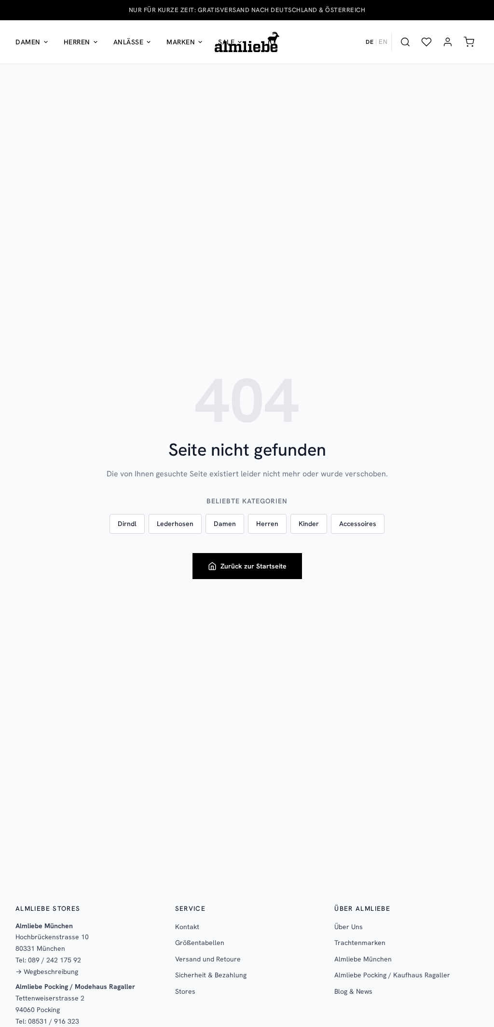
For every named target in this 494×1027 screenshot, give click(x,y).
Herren (77, 42)
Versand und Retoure (208, 959)
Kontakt (187, 926)
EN (383, 42)
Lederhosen (175, 523)
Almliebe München (363, 959)
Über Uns (348, 926)
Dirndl (127, 523)
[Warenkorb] (469, 42)
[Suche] (405, 42)
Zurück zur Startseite (253, 566)
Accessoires (357, 523)
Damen (28, 42)
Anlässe (128, 42)
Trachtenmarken (359, 942)
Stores (185, 991)
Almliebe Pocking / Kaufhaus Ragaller (392, 975)
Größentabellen (199, 942)
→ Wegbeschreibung (46, 971)
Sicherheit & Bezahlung (211, 975)
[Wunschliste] (426, 42)
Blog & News (353, 991)
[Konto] (447, 42)
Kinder (309, 523)
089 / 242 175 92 (54, 960)
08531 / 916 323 (53, 1021)
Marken (180, 42)
